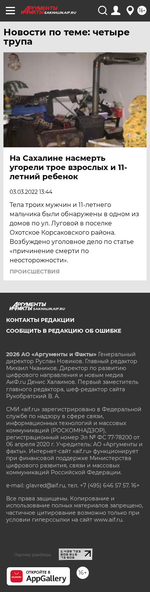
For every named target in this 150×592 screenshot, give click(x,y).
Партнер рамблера (32, 554)
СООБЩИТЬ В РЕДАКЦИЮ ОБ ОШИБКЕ (63, 330)
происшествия (35, 271)
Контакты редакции (40, 320)
